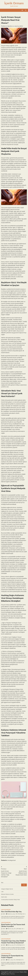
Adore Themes (10, 974)
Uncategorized (11, 860)
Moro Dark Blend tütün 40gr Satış (11, 912)
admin (21, 26)
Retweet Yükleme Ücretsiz (7, 894)
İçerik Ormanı (14, 3)
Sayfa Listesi (4, 897)
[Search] (25, 10)
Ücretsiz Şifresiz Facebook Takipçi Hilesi (10, 899)
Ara (2, 882)
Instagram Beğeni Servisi (7, 889)
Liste (2, 891)
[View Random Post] (22, 10)
